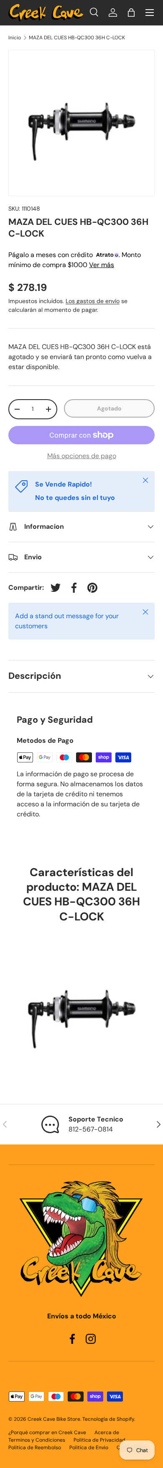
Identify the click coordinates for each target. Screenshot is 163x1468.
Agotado (109, 408)
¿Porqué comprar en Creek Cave (47, 1432)
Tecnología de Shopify (108, 1419)
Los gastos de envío (93, 301)
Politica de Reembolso (34, 1447)
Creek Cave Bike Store (54, 1419)
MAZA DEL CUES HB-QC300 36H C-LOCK (77, 37)
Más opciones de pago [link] (81, 455)
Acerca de (106, 1432)
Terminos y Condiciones (36, 1440)
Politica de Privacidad (99, 1440)
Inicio (14, 37)
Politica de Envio (88, 1447)
